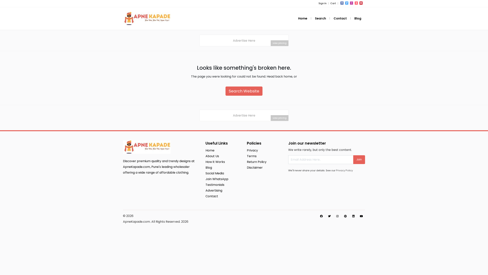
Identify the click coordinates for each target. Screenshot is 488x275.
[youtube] (361, 3)
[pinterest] (356, 3)
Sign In (323, 3)
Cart (333, 3)
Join (359, 159)
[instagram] (351, 3)
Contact (340, 18)
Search (320, 18)
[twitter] (346, 3)
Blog (357, 18)
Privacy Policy (344, 170)
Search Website (244, 91)
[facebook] (342, 3)
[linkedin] (353, 216)
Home (302, 18)
